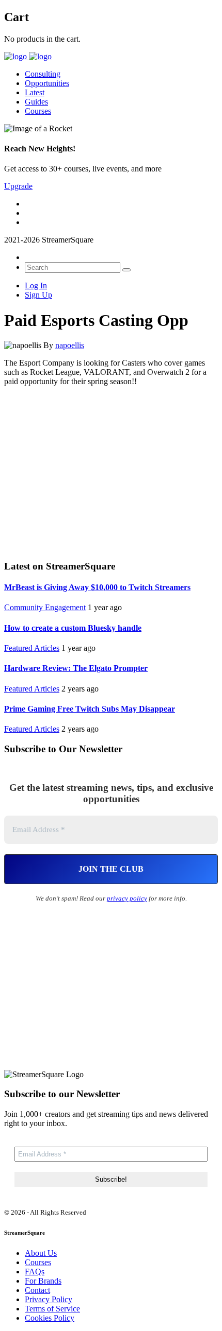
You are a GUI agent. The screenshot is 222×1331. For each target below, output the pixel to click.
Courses (38, 111)
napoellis (69, 345)
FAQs (34, 1271)
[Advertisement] (111, 472)
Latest (34, 92)
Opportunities (47, 83)
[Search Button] (126, 269)
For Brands (43, 1280)
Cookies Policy (49, 1317)
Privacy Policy (48, 1299)
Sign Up (38, 294)
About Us (41, 1253)
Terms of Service (52, 1308)
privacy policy (127, 898)
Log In (36, 285)
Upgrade (18, 186)
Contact (37, 1290)
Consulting (42, 74)
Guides (36, 101)
